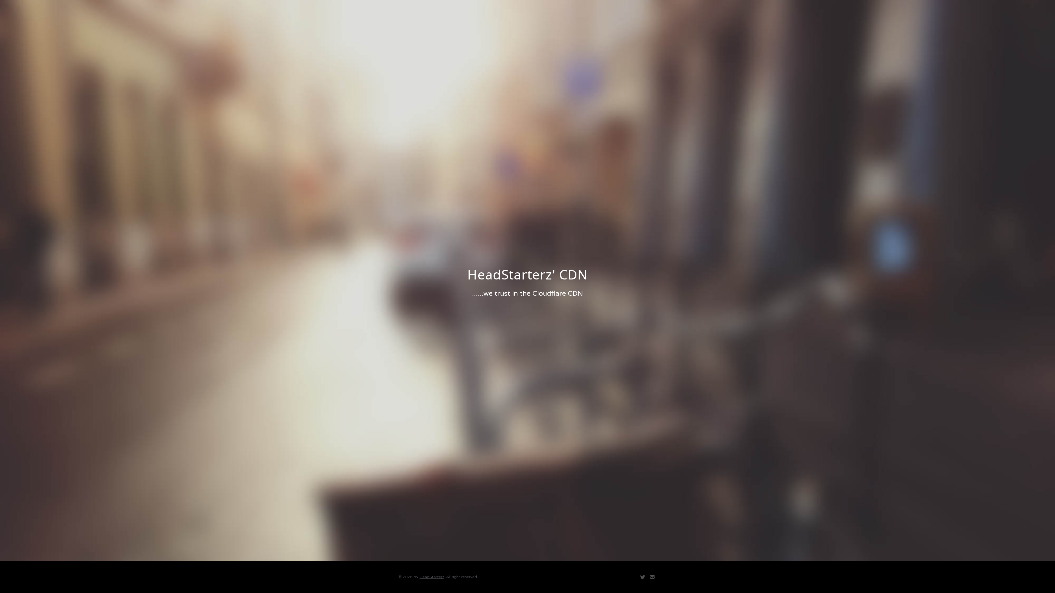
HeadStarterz (432, 577)
